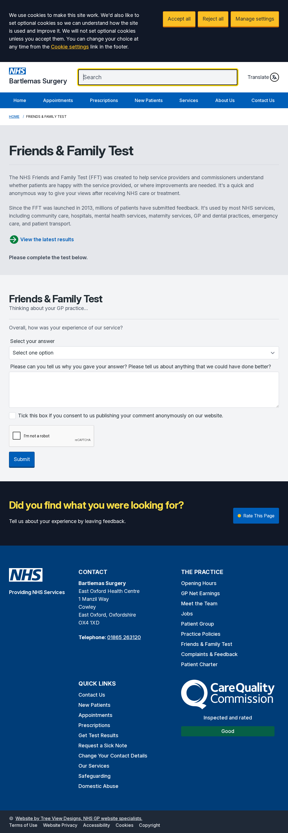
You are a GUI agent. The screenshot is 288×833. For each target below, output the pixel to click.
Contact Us (262, 100)
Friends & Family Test (206, 644)
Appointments (58, 100)
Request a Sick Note (102, 745)
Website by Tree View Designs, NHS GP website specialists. (78, 818)
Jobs (187, 614)
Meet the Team (199, 603)
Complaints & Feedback (209, 654)
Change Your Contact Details (112, 756)
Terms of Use (23, 825)
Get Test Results (98, 735)
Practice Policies (200, 634)
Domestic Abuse (98, 786)
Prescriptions (104, 100)
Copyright (149, 825)
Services (188, 100)
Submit (22, 459)
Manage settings (254, 19)
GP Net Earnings (200, 593)
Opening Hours (199, 583)
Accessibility (96, 825)
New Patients (149, 100)
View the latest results (47, 239)
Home (20, 100)
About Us (225, 100)
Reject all (213, 19)
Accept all (179, 19)
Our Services (93, 766)
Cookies (124, 825)
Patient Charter (199, 664)
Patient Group (197, 624)
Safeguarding (94, 776)
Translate (258, 77)
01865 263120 (124, 637)
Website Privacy (60, 825)
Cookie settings (70, 47)
